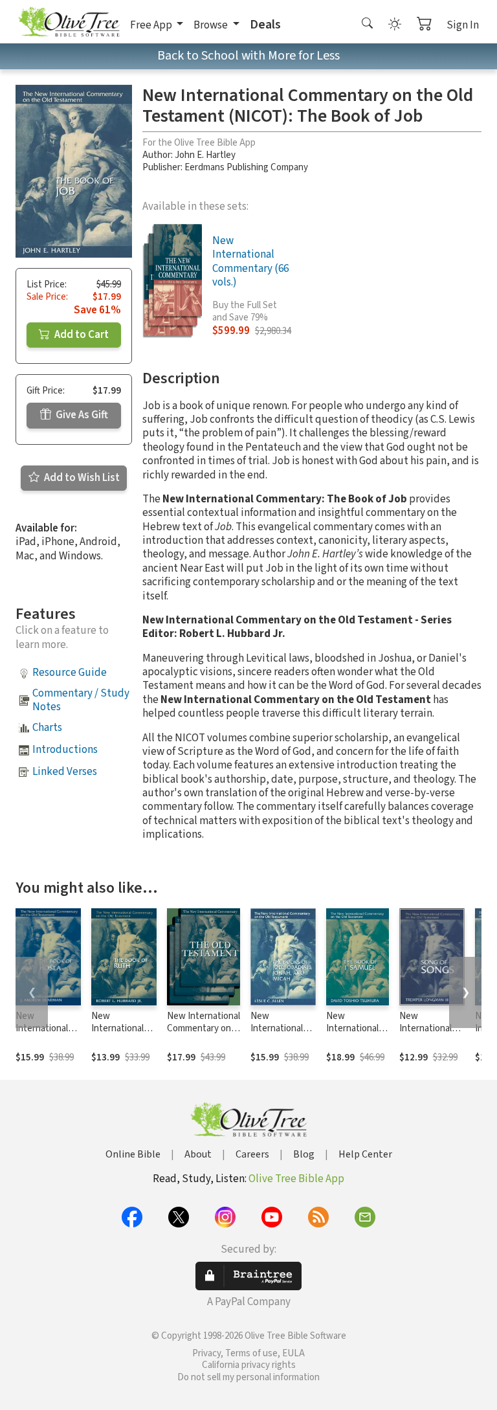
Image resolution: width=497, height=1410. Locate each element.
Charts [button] (47, 727)
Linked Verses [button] (64, 771)
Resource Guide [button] (69, 672)
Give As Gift (81, 415)
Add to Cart (80, 334)
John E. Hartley (205, 155)
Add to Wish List (81, 478)
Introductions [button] (65, 749)
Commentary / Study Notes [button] (80, 700)
